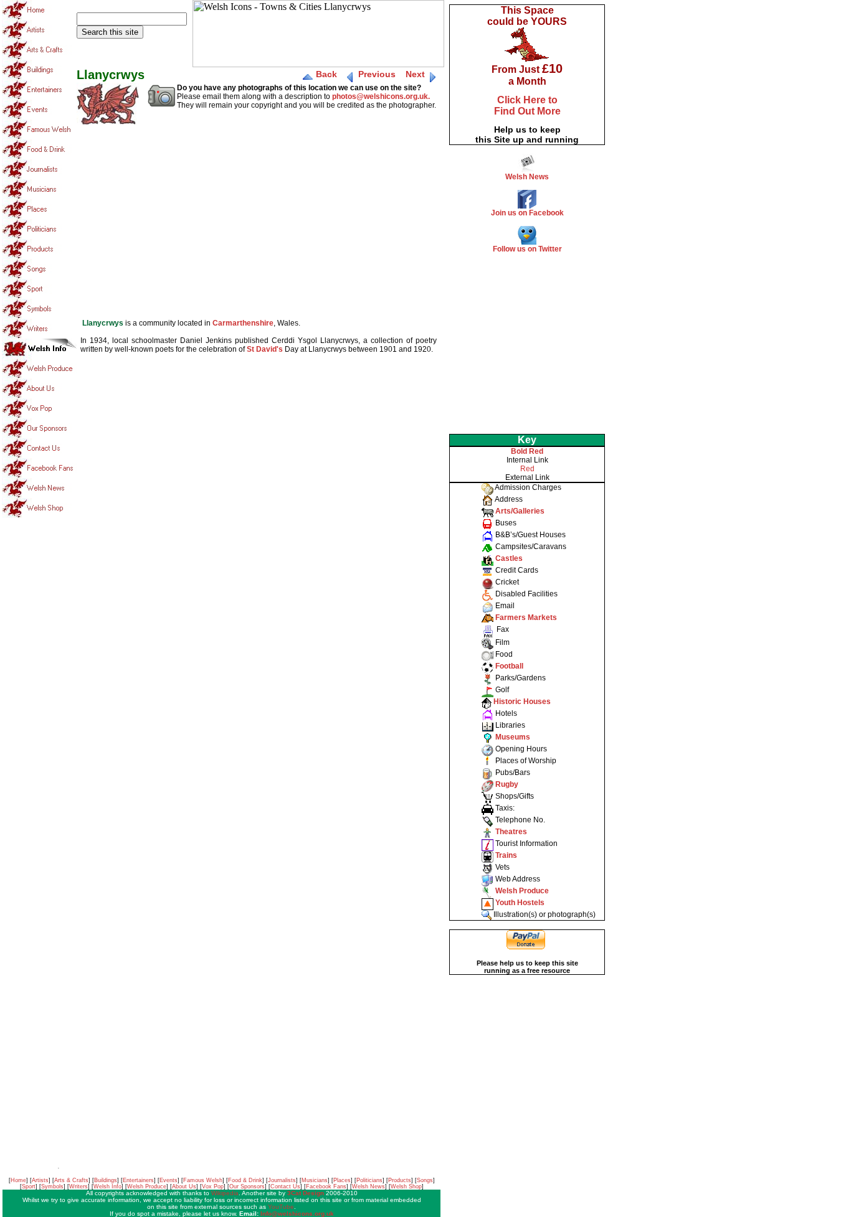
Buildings (105, 1180)
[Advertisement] (527, 340)
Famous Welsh (202, 1180)
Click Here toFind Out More (527, 105)
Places (342, 1180)
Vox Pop (213, 1186)
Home (18, 1180)
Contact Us (285, 1186)
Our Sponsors (247, 1186)
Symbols (52, 1186)
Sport (29, 1186)
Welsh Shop (406, 1186)
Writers (78, 1186)
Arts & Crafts (71, 1180)
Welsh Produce (146, 1186)
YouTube (281, 1206)
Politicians (369, 1180)
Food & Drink (245, 1180)
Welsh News (368, 1186)
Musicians (315, 1180)
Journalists (282, 1180)
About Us (184, 1186)
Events (168, 1180)
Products (399, 1180)
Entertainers (138, 1180)
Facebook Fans (326, 1186)
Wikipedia (225, 1193)
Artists (40, 1180)
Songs (425, 1180)
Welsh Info (107, 1186)
